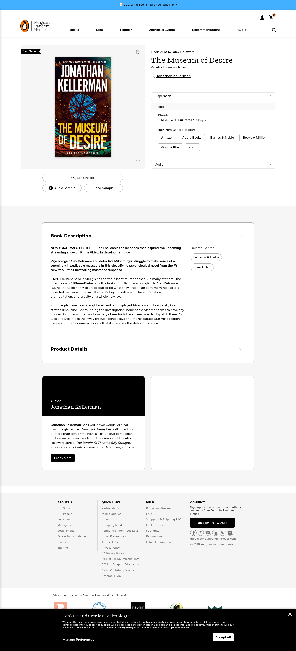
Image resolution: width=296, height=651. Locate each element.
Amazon (167, 137)
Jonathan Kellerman (173, 76)
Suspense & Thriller (206, 257)
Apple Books (191, 137)
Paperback (213, 96)
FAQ (149, 514)
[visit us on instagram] (230, 533)
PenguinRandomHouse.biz (120, 531)
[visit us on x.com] (201, 533)
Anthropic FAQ (111, 576)
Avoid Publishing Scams (118, 570)
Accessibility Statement (73, 536)
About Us (64, 502)
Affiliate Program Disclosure (120, 564)
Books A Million (255, 137)
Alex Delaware (184, 52)
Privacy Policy (111, 548)
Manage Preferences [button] (78, 639)
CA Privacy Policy (113, 553)
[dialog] (148, 630)
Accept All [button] (223, 637)
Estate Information (158, 542)
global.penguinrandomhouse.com (213, 539)
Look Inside (85, 178)
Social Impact (66, 531)
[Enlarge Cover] (138, 162)
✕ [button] (290, 615)
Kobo (192, 147)
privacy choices (180, 627)
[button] (74, 29)
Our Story (63, 508)
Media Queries (111, 514)
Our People (64, 514)
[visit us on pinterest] (223, 533)
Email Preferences (114, 536)
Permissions (154, 536)
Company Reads (112, 525)
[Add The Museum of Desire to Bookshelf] (138, 52)
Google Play (170, 147)
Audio (213, 164)
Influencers (109, 519)
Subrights (152, 531)
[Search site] (274, 29)
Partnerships (110, 508)
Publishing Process (159, 508)
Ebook (213, 107)
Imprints (63, 548)
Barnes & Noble (222, 137)
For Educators (155, 525)
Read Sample (103, 188)
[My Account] (262, 16)
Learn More (64, 459)
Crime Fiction (202, 267)
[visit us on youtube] (208, 533)
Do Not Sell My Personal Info (120, 559)
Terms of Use (110, 542)
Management (66, 525)
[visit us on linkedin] (215, 533)
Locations (63, 519)
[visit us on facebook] (193, 533)
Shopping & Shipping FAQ (163, 519)
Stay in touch (214, 523)
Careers (62, 542)
